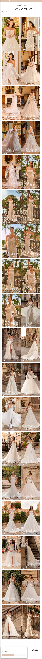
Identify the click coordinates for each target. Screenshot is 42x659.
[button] (25, 648)
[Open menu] (39, 5)
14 (25, 642)
